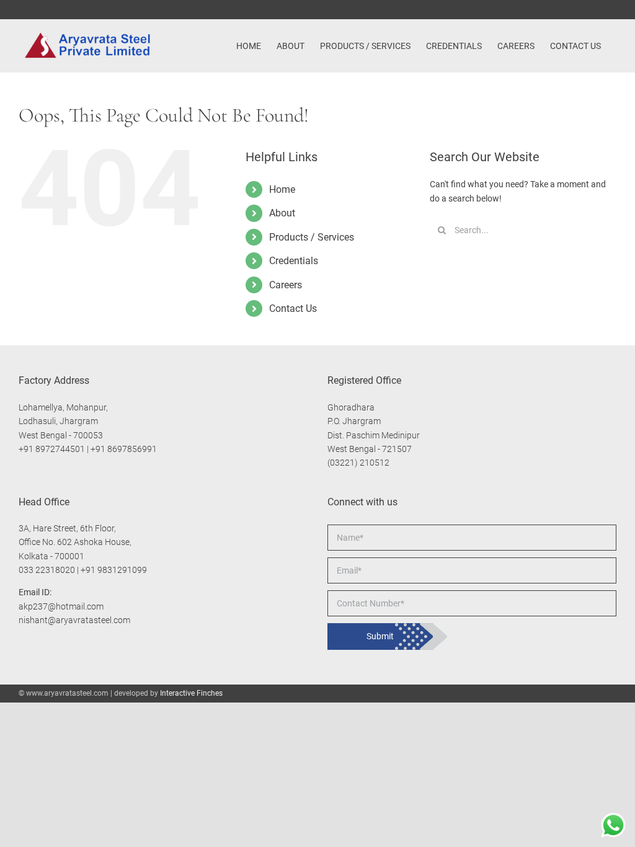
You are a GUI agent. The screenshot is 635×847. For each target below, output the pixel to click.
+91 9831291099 (114, 570)
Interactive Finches (191, 693)
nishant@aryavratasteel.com (74, 620)
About (282, 213)
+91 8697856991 (124, 449)
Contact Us (293, 308)
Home (282, 189)
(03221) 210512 (358, 463)
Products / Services (311, 237)
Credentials (293, 261)
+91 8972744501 (52, 449)
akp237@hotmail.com (61, 606)
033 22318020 (47, 570)
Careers (285, 285)
